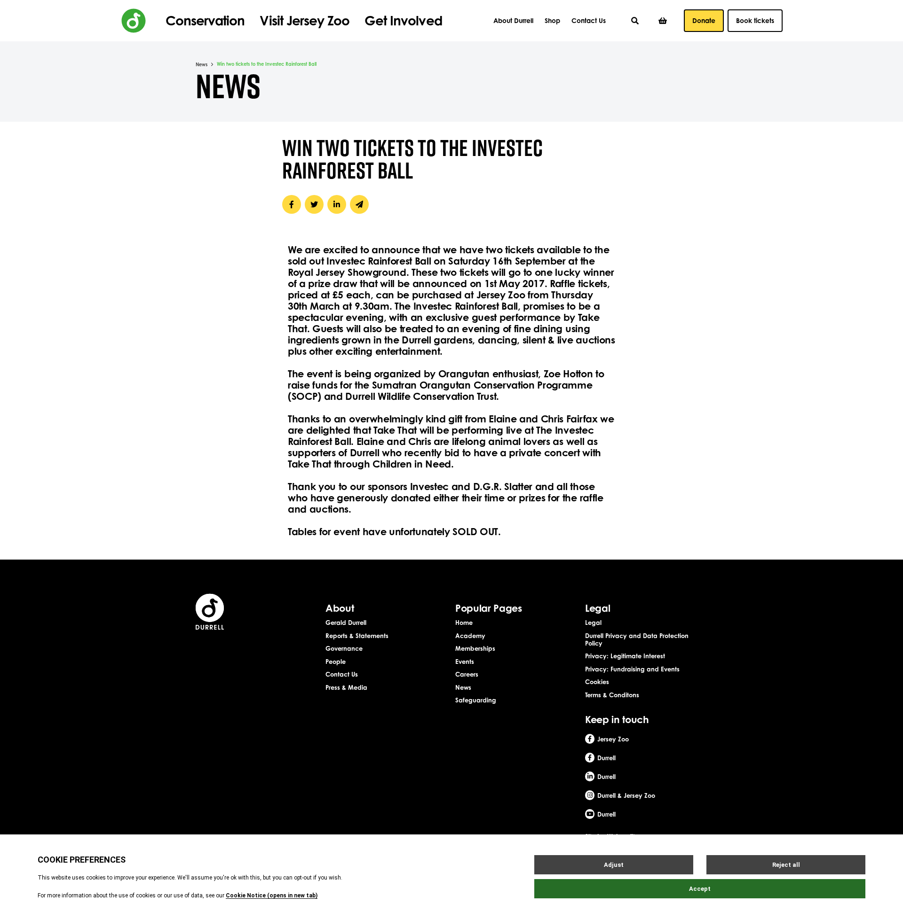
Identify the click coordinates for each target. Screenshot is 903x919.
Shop (552, 20)
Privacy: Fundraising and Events (632, 669)
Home (464, 622)
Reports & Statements (356, 635)
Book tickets (755, 20)
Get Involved (403, 20)
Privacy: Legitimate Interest (625, 656)
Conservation (205, 20)
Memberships (475, 648)
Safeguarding (475, 700)
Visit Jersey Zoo (304, 20)
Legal (593, 622)
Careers (466, 674)
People (335, 661)
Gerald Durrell (345, 622)
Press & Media (346, 687)
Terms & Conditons (612, 695)
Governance (344, 648)
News (201, 64)
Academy (470, 635)
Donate (703, 20)
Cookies (597, 681)
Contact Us (588, 20)
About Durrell (513, 20)
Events (464, 661)
